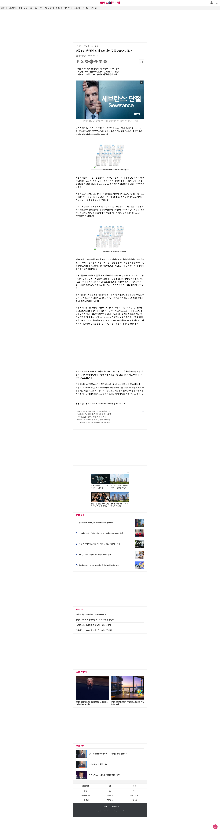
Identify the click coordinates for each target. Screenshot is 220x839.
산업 (35, 8)
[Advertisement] (110, 25)
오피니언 (94, 8)
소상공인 (77, 8)
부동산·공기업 (49, 8)
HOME (78, 46)
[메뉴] (3, 3)
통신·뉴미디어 (93, 46)
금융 (25, 8)
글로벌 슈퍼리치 (81, 672)
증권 (30, 8)
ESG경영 (85, 8)
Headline (79, 610)
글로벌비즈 (13, 8)
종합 (20, 8)
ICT (41, 8)
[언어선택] (211, 3)
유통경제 (59, 8)
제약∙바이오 (68, 8)
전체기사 (4, 8)
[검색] (217, 3)
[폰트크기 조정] (141, 62)
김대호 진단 (80, 746)
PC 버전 (104, 807)
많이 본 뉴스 (80, 515)
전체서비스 (116, 807)
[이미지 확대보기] (141, 82)
